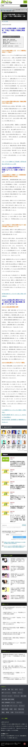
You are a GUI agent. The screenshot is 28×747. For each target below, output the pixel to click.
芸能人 (3, 712)
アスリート (20, 692)
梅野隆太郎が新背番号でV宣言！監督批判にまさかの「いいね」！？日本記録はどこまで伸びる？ (14, 656)
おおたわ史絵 (5, 21)
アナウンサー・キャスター (7, 696)
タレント (21, 689)
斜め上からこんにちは (5, 9)
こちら (7, 737)
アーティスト (16, 696)
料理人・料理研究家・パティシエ (8, 702)
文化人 (11, 9)
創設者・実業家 (5, 709)
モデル (16, 689)
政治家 (11, 709)
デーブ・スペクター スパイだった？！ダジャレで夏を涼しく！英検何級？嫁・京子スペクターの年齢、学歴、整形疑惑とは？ (17, 518)
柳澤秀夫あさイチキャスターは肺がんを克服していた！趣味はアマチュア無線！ (17, 497)
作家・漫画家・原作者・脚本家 (8, 699)
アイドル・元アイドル (19, 712)
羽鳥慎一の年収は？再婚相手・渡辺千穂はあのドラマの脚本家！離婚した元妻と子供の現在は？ (14, 543)
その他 (12, 712)
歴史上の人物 (21, 709)
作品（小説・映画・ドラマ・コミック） (9, 705)
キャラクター (21, 705)
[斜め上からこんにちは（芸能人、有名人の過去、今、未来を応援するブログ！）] (6, 2)
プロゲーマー (19, 702)
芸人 (12, 689)
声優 (9, 689)
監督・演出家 (23, 696)
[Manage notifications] (24, 744)
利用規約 (24, 525)
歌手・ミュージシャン (6, 692)
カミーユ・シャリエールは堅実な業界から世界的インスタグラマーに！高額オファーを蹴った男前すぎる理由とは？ (14, 546)
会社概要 (16, 730)
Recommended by (21, 450)
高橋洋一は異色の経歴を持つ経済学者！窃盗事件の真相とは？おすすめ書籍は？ (17, 487)
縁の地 (7, 712)
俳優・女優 (4, 689)
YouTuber (14, 692)
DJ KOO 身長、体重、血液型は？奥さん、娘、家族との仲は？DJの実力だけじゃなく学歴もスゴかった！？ (14, 667)
